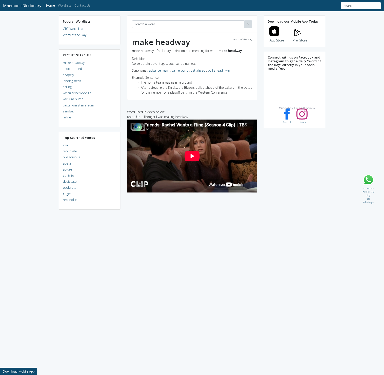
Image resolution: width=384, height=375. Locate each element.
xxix (65, 145)
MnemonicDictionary (22, 5)
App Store (277, 40)
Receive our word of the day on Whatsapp (368, 187)
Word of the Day (74, 35)
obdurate (69, 187)
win (227, 70)
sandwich (69, 111)
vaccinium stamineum (78, 105)
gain (166, 70)
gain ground (180, 70)
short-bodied (72, 69)
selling (67, 87)
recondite (70, 200)
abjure (67, 169)
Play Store (300, 40)
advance (155, 70)
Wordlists (64, 5)
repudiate (70, 151)
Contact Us (82, 5)
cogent (68, 194)
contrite (68, 175)
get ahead (198, 70)
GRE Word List (73, 29)
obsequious (71, 157)
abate (67, 163)
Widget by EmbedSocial (295, 108)
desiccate (70, 181)
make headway (73, 63)
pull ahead (215, 70)
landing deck (72, 81)
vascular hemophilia (77, 93)
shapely (68, 75)
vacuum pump (73, 99)
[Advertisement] (89, 280)
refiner (67, 117)
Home (51, 5)
